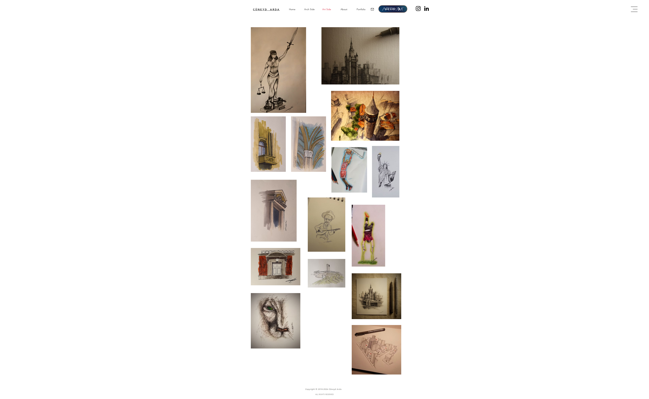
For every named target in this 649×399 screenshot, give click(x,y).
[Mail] (372, 9)
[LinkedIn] (426, 8)
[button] (634, 9)
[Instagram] (418, 8)
